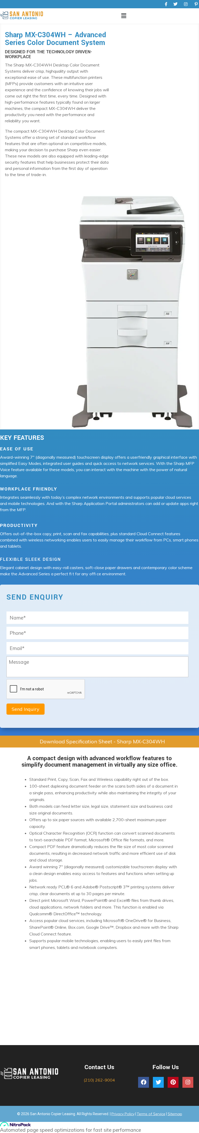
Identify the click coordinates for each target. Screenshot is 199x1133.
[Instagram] (187, 1082)
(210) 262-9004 (99, 1080)
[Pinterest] (173, 1082)
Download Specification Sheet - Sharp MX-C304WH (102, 741)
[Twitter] (158, 1082)
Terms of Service (151, 1114)
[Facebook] (143, 1082)
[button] (123, 16)
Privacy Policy (122, 1114)
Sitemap (175, 1114)
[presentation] (45, 689)
